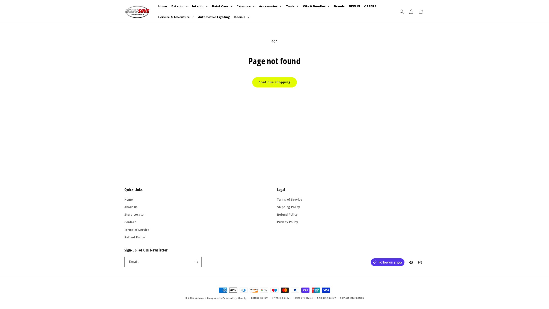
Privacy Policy (287, 222)
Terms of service (303, 298)
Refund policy (259, 298)
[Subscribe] (196, 262)
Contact (130, 222)
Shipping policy (326, 298)
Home (128, 199)
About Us (131, 207)
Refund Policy (134, 237)
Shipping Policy (288, 207)
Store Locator (134, 215)
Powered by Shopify (234, 298)
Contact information (352, 298)
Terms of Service (137, 230)
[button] (402, 11)
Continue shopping (274, 82)
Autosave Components (208, 298)
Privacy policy (280, 298)
